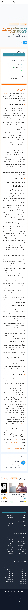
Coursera (19, 42)
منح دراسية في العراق (10, 579)
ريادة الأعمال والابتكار (10, 543)
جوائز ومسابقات (23, 527)
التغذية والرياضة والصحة (22, 553)
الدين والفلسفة (11, 553)
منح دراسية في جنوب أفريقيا (9, 577)
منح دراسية (24, 525)
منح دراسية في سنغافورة (9, 569)
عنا (17, 595)
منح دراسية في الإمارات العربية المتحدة (20, 571)
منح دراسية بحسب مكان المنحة (20, 561)
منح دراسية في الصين (23, 581)
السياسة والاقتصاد (10, 549)
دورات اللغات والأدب (23, 539)
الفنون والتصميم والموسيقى (22, 541)
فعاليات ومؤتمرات (10, 517)
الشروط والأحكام (7, 595)
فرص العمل (14, 439)
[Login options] (2, 2)
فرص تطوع (11, 519)
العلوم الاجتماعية (10, 551)
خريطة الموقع (7, 598)
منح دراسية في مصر (23, 575)
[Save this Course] (25, 498)
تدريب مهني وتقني (10, 523)
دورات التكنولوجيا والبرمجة (22, 545)
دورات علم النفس (23, 547)
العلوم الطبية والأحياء (10, 539)
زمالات (12, 521)
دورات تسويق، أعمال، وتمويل (8, 537)
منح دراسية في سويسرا (10, 565)
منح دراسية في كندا (23, 573)
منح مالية (25, 523)
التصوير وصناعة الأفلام (22, 543)
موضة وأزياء (11, 541)
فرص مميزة (24, 511)
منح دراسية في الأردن (23, 567)
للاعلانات (14, 595)
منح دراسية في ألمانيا (23, 577)
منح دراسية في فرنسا (10, 575)
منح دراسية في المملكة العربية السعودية (7, 567)
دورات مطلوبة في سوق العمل (21, 537)
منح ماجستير (24, 515)
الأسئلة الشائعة (14, 598)
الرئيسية (21, 595)
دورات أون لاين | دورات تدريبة (20, 533)
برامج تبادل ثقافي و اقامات (9, 525)
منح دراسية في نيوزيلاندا (9, 581)
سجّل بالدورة (14, 55)
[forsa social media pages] (22, 591)
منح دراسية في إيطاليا (10, 573)
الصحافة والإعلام (23, 555)
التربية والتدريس (23, 551)
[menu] (25, 2)
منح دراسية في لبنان (10, 571)
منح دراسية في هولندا (23, 583)
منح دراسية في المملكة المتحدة (22, 569)
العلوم (12, 547)
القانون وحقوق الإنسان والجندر (21, 549)
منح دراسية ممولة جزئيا (22, 519)
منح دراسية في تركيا (23, 579)
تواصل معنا (20, 598)
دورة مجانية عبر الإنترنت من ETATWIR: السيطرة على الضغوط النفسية (18, 495)
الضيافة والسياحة (10, 545)
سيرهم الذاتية (21, 423)
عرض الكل (5, 478)
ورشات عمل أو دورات (10, 515)
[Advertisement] (14, 606)
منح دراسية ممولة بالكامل (22, 521)
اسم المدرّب (25, 39)
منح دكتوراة (24, 517)
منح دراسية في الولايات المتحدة (21, 565)
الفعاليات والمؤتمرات (12, 442)
